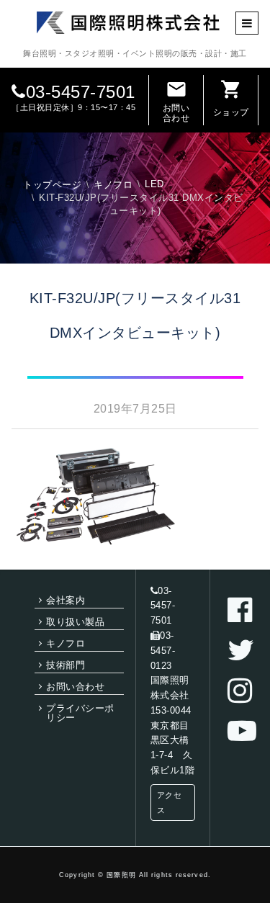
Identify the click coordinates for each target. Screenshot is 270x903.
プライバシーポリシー (80, 713)
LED (154, 184)
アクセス (169, 802)
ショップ (231, 97)
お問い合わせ (176, 100)
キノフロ (113, 184)
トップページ (52, 184)
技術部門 (65, 665)
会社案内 (65, 600)
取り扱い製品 (75, 621)
